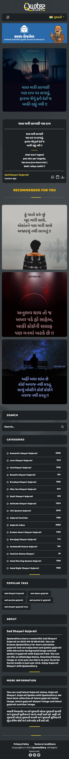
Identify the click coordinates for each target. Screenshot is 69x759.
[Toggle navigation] (8, 17)
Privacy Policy (21, 744)
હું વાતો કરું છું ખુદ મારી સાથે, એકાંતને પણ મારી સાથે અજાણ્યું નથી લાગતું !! (34, 237)
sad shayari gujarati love (16, 607)
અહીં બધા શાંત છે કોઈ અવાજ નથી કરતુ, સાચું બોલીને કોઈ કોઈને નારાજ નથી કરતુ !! (34, 371)
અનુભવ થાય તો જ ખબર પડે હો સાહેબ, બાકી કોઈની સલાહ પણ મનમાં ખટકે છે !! (34, 304)
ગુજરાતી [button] (57, 17)
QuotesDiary (39, 748)
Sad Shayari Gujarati (16, 175)
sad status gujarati (39, 593)
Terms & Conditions (45, 744)
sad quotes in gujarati (40, 600)
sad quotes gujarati (13, 600)
